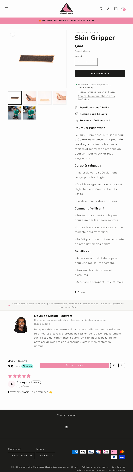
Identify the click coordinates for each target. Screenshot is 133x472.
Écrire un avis (74, 365)
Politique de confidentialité (95, 467)
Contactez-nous (66, 415)
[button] (6, 8)
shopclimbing (26, 467)
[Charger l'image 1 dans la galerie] (15, 98)
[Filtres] (113, 365)
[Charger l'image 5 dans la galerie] (15, 113)
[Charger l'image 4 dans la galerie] (60, 98)
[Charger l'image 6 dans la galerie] (30, 113)
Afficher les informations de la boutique (96, 97)
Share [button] (81, 292)
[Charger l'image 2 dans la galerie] (30, 98)
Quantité (78, 56)
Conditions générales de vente (90, 470)
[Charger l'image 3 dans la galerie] (45, 98)
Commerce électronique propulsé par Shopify (55, 467)
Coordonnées (118, 467)
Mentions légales (116, 470)
